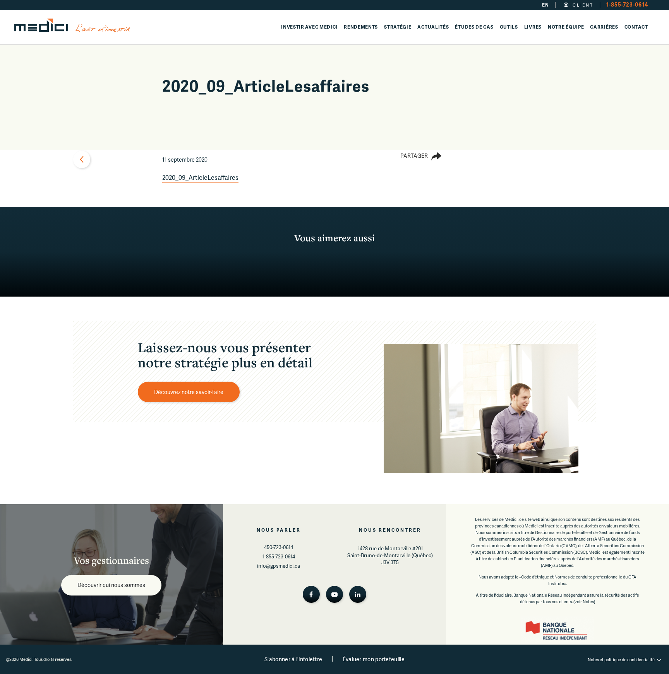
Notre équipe (566, 27)
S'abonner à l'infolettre (293, 659)
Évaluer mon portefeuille (374, 659)
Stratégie (397, 27)
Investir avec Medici (309, 27)
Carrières (604, 27)
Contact (636, 27)
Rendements (361, 27)
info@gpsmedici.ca (278, 565)
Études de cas (474, 27)
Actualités (433, 27)
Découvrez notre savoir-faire (188, 392)
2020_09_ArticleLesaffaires (200, 177)
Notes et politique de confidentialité (621, 659)
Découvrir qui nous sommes (111, 585)
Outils (509, 27)
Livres (533, 27)
